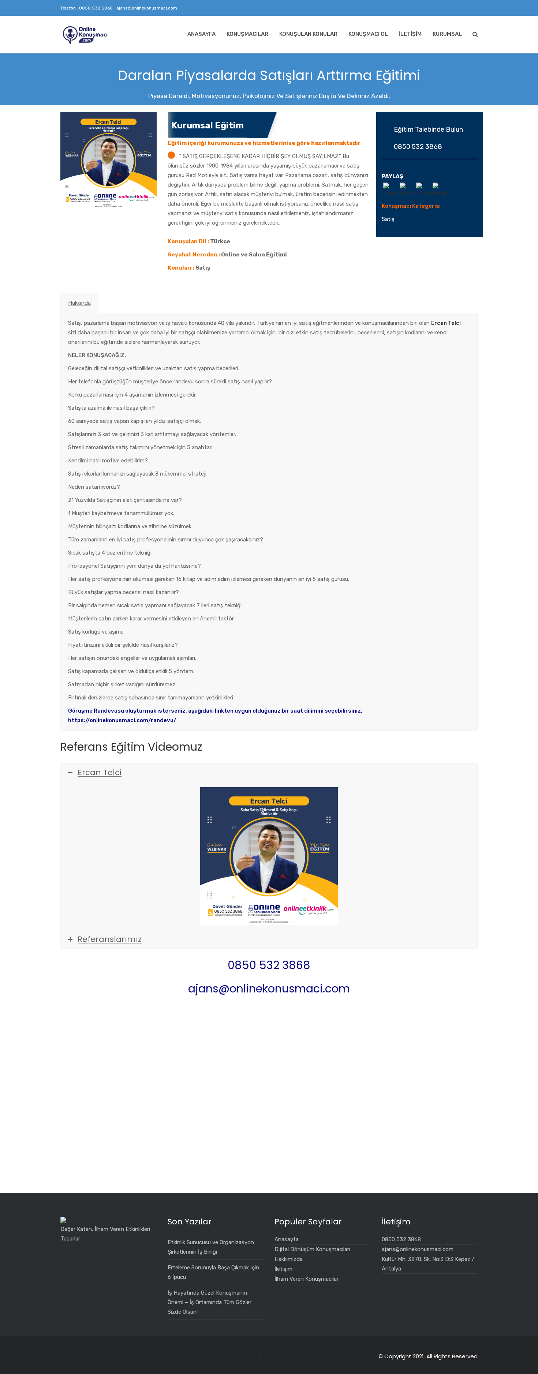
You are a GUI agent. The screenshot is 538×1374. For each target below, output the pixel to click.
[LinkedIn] (465, 8)
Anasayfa (286, 1239)
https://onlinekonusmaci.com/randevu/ (123, 720)
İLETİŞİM (410, 34)
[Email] (473, 8)
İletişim (283, 1269)
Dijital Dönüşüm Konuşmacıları (312, 1249)
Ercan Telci (446, 323)
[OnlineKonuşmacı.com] (85, 35)
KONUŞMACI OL (368, 34)
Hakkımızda (288, 1259)
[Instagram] (440, 8)
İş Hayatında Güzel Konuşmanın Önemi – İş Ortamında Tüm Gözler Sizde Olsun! (209, 1302)
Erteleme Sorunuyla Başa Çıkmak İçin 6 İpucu (213, 1272)
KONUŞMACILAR (247, 34)
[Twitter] (448, 8)
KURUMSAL (447, 34)
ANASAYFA (201, 34)
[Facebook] (456, 8)
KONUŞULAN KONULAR (308, 34)
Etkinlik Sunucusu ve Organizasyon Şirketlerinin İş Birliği (211, 1247)
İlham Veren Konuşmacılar (306, 1279)
